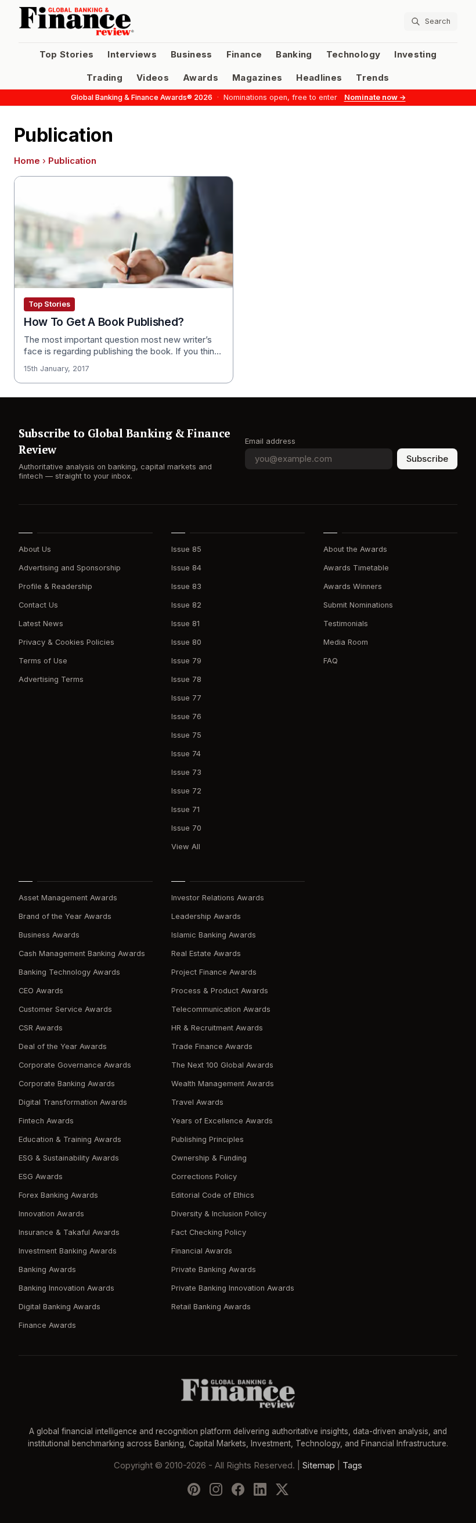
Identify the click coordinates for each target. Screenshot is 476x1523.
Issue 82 (186, 605)
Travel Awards (197, 1102)
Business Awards (49, 935)
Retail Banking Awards (211, 1306)
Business (191, 54)
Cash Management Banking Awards (82, 953)
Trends (372, 77)
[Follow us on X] (282, 1488)
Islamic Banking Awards (213, 935)
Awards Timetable (356, 567)
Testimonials (345, 623)
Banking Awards (47, 1269)
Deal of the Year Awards (63, 1046)
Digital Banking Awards (59, 1306)
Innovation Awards (51, 1213)
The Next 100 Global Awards (222, 1065)
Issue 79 (186, 660)
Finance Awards (47, 1325)
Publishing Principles (207, 1139)
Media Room (345, 642)
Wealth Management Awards (222, 1083)
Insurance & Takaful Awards (69, 1232)
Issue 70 (186, 828)
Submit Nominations (358, 605)
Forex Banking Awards (58, 1195)
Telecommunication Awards (221, 1009)
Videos (152, 77)
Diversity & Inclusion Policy (218, 1213)
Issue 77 (186, 698)
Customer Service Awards (65, 1009)
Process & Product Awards (219, 990)
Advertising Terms (51, 679)
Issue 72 (186, 790)
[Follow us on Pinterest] (193, 1488)
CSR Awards (41, 1027)
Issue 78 (186, 679)
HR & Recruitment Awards (217, 1027)
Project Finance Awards (214, 972)
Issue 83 (186, 586)
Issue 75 (186, 735)
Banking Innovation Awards (66, 1288)
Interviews (132, 54)
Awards (200, 77)
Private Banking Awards (213, 1269)
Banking (294, 54)
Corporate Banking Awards (67, 1083)
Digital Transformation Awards (73, 1102)
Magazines (257, 77)
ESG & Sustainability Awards (69, 1158)
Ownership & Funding (209, 1158)
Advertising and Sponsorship (70, 567)
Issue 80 (186, 642)
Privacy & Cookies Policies (66, 642)
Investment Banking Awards (68, 1251)
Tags (352, 1465)
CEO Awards (41, 990)
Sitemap (318, 1465)
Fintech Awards (46, 1120)
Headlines (319, 77)
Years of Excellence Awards (222, 1120)
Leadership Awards (206, 916)
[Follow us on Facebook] (238, 1488)
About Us (35, 549)
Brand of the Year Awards (65, 916)
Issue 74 (186, 753)
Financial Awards (201, 1251)
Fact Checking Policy (208, 1232)
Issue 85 (186, 549)
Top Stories (66, 54)
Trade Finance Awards (212, 1046)
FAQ (330, 660)
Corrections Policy (204, 1176)
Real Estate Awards (206, 953)
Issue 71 (185, 809)
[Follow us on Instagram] (216, 1488)
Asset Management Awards (68, 897)
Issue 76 (186, 716)
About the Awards (355, 549)
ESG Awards (41, 1176)
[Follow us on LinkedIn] (260, 1488)
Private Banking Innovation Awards (232, 1288)
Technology (353, 54)
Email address (270, 441)
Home (27, 161)
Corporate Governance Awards (75, 1065)
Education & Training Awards (70, 1139)
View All (185, 846)
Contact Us (38, 605)
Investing (415, 54)
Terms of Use (43, 660)
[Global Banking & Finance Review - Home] (126, 21)
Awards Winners (352, 586)
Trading (104, 77)
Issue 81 (185, 623)
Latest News (41, 623)
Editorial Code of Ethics (212, 1195)
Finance (244, 54)
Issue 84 (186, 567)
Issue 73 (186, 772)
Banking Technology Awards (69, 972)
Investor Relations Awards (217, 897)
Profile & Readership (55, 586)
